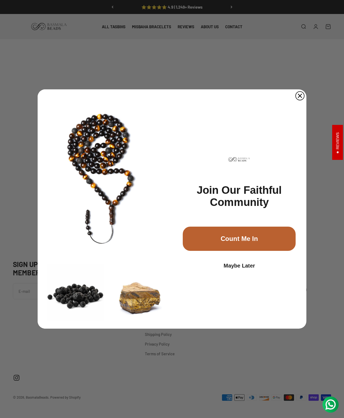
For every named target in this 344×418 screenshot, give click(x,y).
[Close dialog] (300, 96)
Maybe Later (239, 266)
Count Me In (239, 238)
